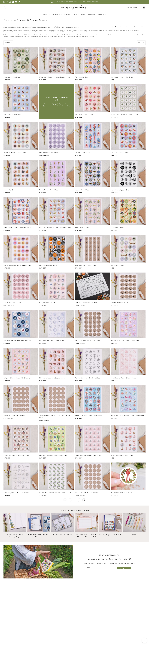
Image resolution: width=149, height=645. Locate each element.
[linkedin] (13, 2)
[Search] (4, 7)
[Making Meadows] (74, 7)
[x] (7, 2)
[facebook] (4, 2)
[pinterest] (16, 2)
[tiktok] (19, 2)
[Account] (140, 7)
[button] (139, 43)
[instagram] (10, 2)
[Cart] (144, 7)
